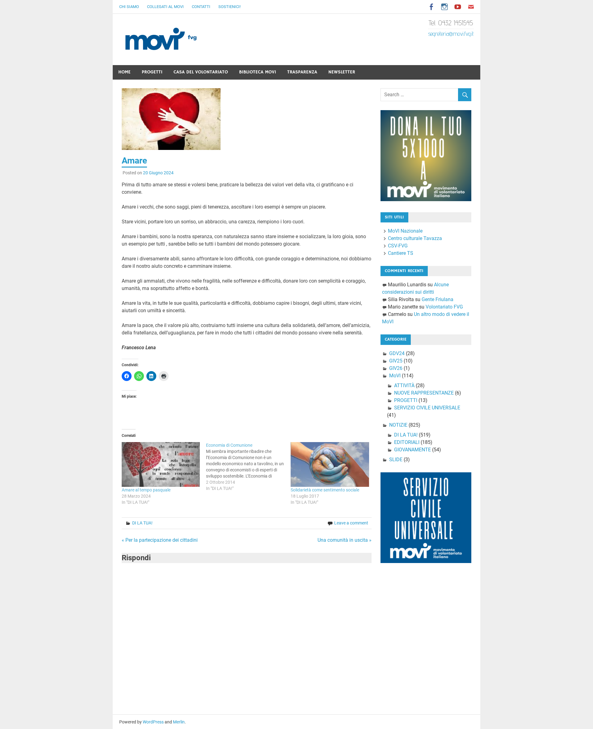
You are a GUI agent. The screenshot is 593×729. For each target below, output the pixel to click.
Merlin (179, 721)
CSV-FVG (398, 246)
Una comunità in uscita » (345, 540)
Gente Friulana (437, 299)
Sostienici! (229, 6)
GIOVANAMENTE (412, 450)
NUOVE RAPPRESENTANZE (424, 393)
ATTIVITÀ (404, 385)
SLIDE (395, 459)
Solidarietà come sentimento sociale (325, 489)
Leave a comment (351, 522)
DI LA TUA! (142, 522)
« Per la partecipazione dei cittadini (160, 540)
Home (124, 72)
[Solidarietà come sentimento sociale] (330, 464)
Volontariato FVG (444, 307)
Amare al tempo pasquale (146, 489)
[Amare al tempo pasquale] (161, 464)
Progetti (152, 72)
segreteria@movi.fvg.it (451, 33)
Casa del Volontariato (201, 72)
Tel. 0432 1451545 (451, 22)
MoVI (395, 376)
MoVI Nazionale (405, 231)
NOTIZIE (398, 425)
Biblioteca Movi (257, 72)
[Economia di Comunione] (248, 466)
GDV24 (397, 353)
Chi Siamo (129, 6)
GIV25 (395, 361)
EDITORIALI (406, 442)
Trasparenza (302, 72)
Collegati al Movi (165, 6)
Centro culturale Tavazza (415, 238)
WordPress (153, 721)
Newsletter (341, 72)
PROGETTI (405, 400)
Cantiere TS (400, 253)
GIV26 (395, 368)
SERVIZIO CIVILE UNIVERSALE (427, 408)
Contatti (201, 6)
